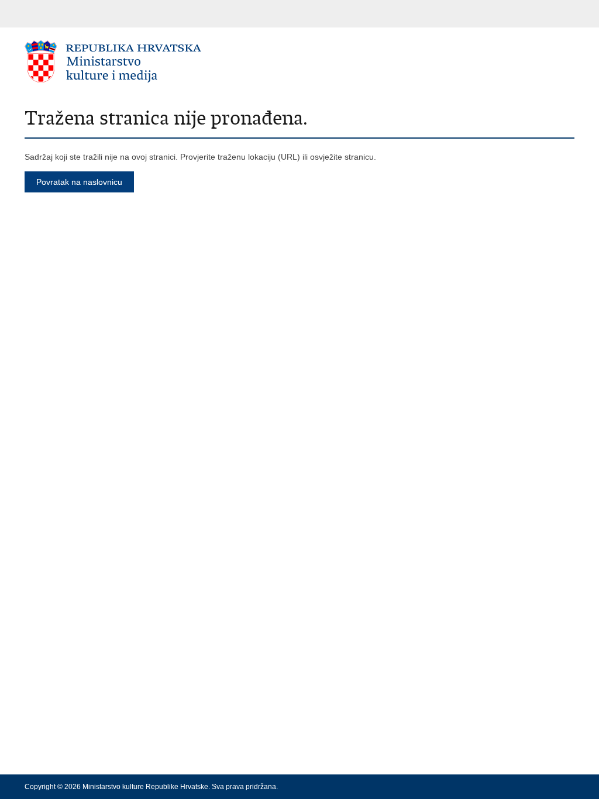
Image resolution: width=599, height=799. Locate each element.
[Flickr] (531, 786)
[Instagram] (550, 786)
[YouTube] (513, 786)
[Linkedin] (569, 786)
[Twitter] (494, 786)
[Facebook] (475, 786)
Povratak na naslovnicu (79, 182)
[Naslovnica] (162, 61)
